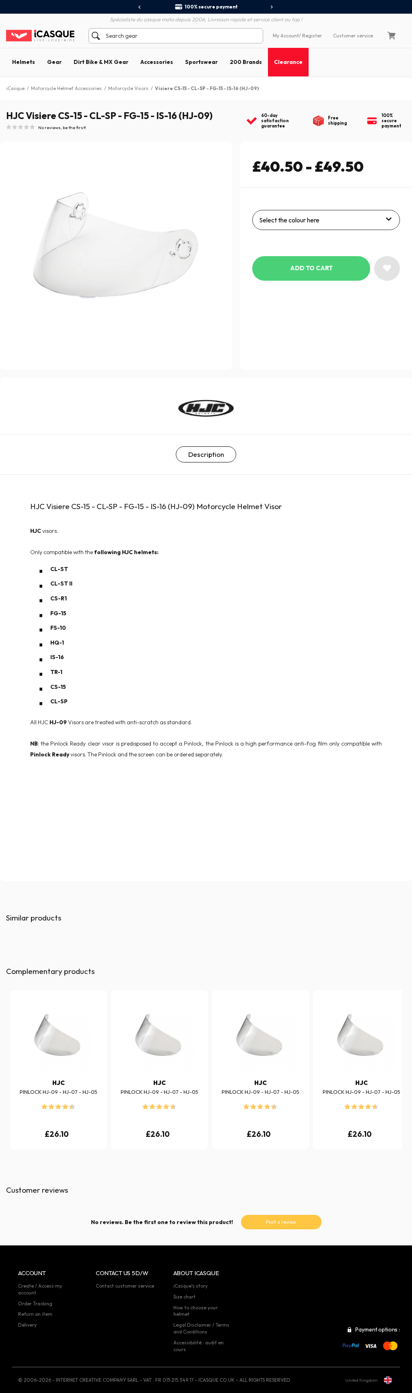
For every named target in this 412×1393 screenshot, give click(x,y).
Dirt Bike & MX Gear (101, 62)
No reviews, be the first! (62, 127)
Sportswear (201, 62)
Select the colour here (289, 220)
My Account (286, 36)
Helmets (23, 62)
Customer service (353, 36)
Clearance (288, 62)
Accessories (156, 62)
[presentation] (140, 7)
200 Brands (246, 62)
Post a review (281, 1222)
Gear (54, 62)
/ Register (310, 36)
